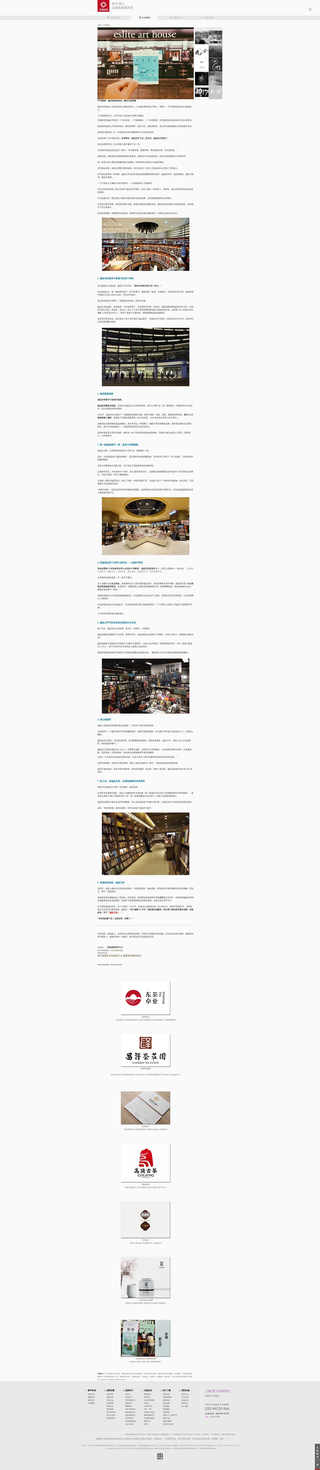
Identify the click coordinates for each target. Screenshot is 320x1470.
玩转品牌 (166, 1403)
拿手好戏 (92, 1390)
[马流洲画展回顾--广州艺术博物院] (201, 43)
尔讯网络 (214, 1439)
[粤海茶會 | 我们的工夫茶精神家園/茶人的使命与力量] (215, 85)
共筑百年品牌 (168, 1424)
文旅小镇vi (129, 1424)
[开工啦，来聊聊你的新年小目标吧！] (201, 98)
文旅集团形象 (130, 1421)
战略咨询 (110, 1397)
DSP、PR (147, 1409)
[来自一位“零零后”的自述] (201, 85)
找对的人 (185, 1403)
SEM (146, 1424)
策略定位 (110, 1406)
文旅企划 (110, 1400)
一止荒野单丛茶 (170, 1439)
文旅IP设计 (148, 1406)
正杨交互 (148, 1390)
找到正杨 (186, 1390)
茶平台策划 (110, 1415)
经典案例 (166, 1409)
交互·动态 (209, 18)
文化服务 (166, 1406)
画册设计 (128, 1406)
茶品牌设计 (129, 1418)
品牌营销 (110, 1409)
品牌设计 (129, 1390)
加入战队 (185, 1406)
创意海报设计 (130, 1415)
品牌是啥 (166, 1400)
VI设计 (127, 1394)
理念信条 (166, 1394)
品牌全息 (115, 18)
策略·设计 (177, 18)
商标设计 (128, 1403)
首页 (99, 25)
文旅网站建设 (149, 1418)
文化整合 (146, 18)
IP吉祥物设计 (130, 1400)
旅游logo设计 (130, 1412)
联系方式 (185, 1394)
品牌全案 (110, 1390)
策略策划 (91, 1397)
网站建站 (147, 1394)
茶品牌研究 (110, 1418)
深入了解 (167, 1390)
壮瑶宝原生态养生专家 (201, 1439)
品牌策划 (110, 1394)
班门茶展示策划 (184, 1439)
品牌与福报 (167, 1421)
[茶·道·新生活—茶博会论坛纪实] (215, 98)
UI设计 (146, 1403)
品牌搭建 (110, 1403)
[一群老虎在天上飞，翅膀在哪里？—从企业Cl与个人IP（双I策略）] (215, 71)
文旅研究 (166, 1412)
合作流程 (185, 1397)
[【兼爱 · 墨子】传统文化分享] (201, 71)
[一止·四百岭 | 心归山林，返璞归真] (215, 57)
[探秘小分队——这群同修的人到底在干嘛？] (215, 43)
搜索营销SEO (149, 1415)
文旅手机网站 (149, 1400)
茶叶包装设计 (130, 1409)
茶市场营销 (110, 1412)
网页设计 (147, 1397)
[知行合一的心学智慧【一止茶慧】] (201, 57)
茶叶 (222, 1439)
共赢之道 (185, 1400)
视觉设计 (91, 1400)
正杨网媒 (91, 1403)
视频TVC (147, 1421)
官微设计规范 (149, 1412)
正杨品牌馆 (167, 1397)
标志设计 (128, 1397)
